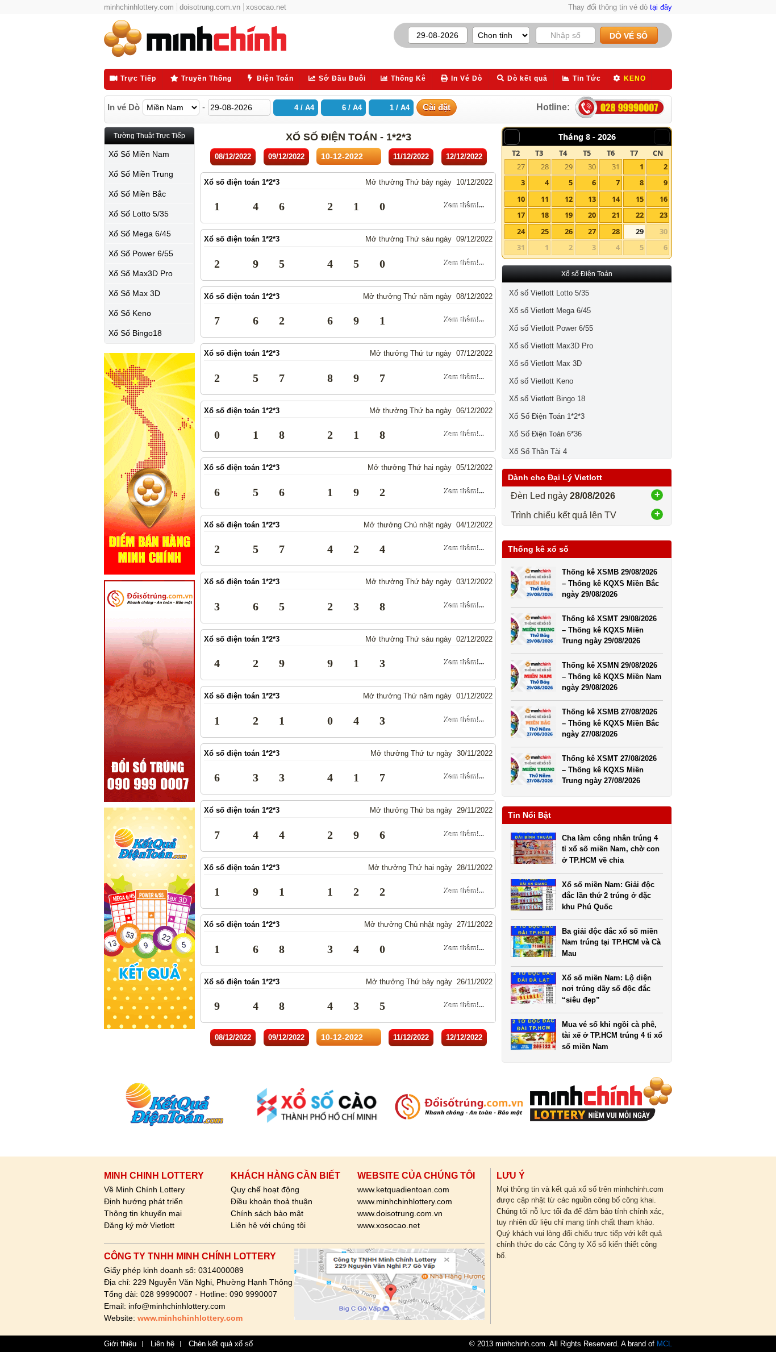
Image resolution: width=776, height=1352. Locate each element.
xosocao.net (266, 7)
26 (569, 231)
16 (663, 199)
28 (545, 166)
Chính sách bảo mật (267, 1213)
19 (569, 215)
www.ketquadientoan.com (403, 1189)
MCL (664, 1343)
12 (569, 199)
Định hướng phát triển (143, 1201)
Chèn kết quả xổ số (221, 1344)
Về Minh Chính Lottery (144, 1189)
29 (569, 166)
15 (640, 199)
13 (592, 199)
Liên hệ (162, 1344)
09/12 (286, 156)
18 (545, 215)
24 (521, 231)
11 (545, 199)
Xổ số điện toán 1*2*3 (241, 182)
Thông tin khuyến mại (143, 1213)
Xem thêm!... (464, 206)
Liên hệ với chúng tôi (268, 1225)
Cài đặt (436, 107)
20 (592, 215)
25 (545, 231)
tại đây (661, 7)
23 (663, 215)
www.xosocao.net (388, 1225)
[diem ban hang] (149, 464)
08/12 (233, 156)
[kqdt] (149, 918)
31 (616, 166)
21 (616, 215)
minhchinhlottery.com (139, 7)
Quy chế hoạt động (265, 1189)
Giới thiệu (120, 1344)
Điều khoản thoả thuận (271, 1201)
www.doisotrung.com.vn (400, 1213)
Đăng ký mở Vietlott (139, 1225)
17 (521, 215)
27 (521, 166)
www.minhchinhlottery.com (404, 1201)
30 (592, 166)
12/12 (464, 156)
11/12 (411, 156)
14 (616, 199)
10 (521, 199)
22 (640, 215)
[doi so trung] (149, 691)
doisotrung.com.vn (210, 7)
